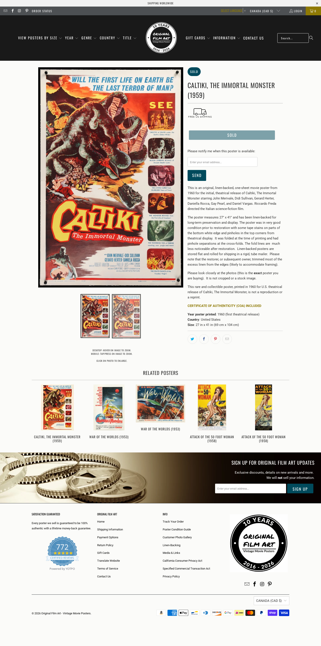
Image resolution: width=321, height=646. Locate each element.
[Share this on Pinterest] (215, 339)
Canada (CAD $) (262, 11)
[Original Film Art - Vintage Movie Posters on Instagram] (19, 11)
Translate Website (108, 560)
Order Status (42, 11)
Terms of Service (107, 568)
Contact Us (104, 576)
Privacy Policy (171, 576)
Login (298, 11)
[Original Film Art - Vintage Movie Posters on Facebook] (12, 11)
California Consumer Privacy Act (182, 560)
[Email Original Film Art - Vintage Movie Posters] (5, 11)
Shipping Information (110, 529)
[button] (40, 38)
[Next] (283, 414)
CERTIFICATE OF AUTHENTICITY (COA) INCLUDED (224, 306)
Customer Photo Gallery (177, 537)
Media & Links (171, 552)
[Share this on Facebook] (204, 339)
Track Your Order (173, 521)
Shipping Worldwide (161, 3)
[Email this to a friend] (227, 339)
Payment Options (107, 537)
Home (101, 521)
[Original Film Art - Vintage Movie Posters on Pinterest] (26, 11)
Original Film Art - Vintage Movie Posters (66, 613)
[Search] (311, 38)
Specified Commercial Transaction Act (186, 568)
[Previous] (37, 414)
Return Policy (105, 545)
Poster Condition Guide (177, 529)
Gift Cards (103, 552)
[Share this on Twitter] (192, 339)
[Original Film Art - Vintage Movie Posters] (161, 38)
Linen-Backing (171, 545)
